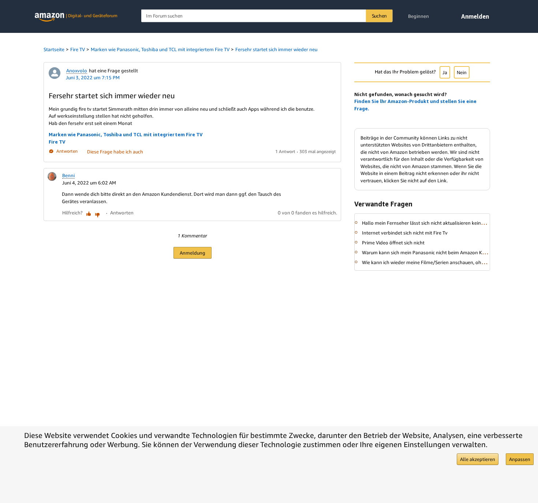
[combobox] (267, 15)
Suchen (379, 16)
